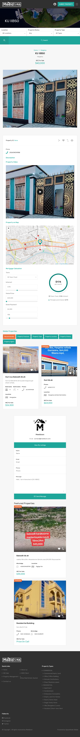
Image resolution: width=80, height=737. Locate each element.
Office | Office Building (51, 676)
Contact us (7, 681)
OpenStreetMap (64, 264)
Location (4, 30)
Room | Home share (50, 700)
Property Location (51, 336)
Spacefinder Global (72, 730)
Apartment (48, 688)
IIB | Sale (6, 673)
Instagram (7, 721)
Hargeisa (43, 50)
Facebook (6, 718)
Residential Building (25, 623)
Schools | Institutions (51, 679)
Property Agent (9, 341)
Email (17, 459)
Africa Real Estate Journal (29, 678)
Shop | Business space (51, 682)
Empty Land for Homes (52, 697)
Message (18, 476)
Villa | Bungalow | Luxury (52, 705)
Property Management (10, 676)
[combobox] (13, 33)
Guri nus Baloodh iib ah (15, 377)
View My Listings (40, 445)
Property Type (60, 30)
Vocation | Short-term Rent (53, 708)
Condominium (48, 691)
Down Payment (11, 304)
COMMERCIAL (48, 670)
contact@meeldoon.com (42, 439)
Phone (18, 468)
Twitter (6, 724)
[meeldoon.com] (11, 6)
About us (24, 670)
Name (18, 450)
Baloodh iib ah (22, 556)
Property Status (33, 30)
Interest (9, 282)
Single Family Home (50, 703)
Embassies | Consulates (52, 694)
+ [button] (8, 228)
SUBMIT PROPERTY (66, 4)
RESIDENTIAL (47, 685)
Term (8, 272)
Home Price (10, 293)
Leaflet (56, 264)
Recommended (9, 336)
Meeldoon (40, 434)
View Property (21, 368)
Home (36, 50)
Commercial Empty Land (52, 673)
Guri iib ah (48, 380)
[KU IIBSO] (40, 242)
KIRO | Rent (25, 673)
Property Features (23, 336)
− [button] (8, 231)
